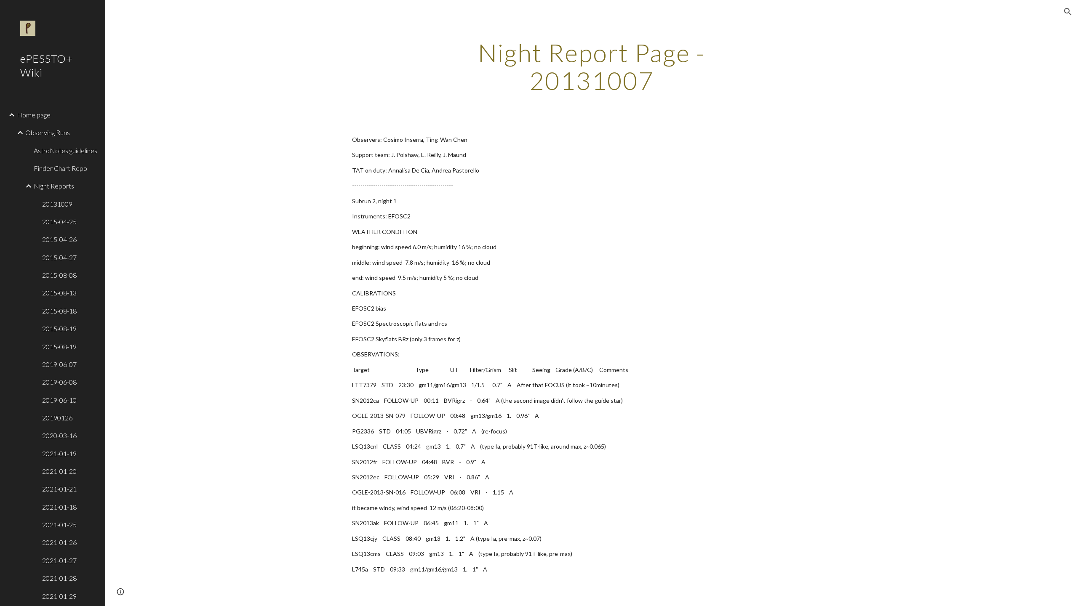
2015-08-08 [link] (59, 275)
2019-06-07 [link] (59, 364)
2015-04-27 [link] (59, 257)
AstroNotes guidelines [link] (65, 150)
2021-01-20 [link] (59, 471)
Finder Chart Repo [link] (60, 168)
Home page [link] (34, 115)
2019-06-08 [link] (59, 382)
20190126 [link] (57, 418)
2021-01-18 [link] (59, 507)
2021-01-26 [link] (59, 542)
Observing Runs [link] (47, 132)
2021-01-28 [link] (59, 578)
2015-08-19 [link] (59, 328)
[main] (592, 66)
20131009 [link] (57, 204)
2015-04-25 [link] (59, 222)
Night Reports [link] (54, 186)
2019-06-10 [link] (59, 400)
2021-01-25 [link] (59, 525)
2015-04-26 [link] (59, 239)
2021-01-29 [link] (59, 596)
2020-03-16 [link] (59, 435)
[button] (1068, 12)
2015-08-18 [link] (59, 311)
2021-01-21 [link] (59, 489)
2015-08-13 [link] (59, 293)
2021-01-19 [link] (59, 453)
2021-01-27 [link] (59, 560)
